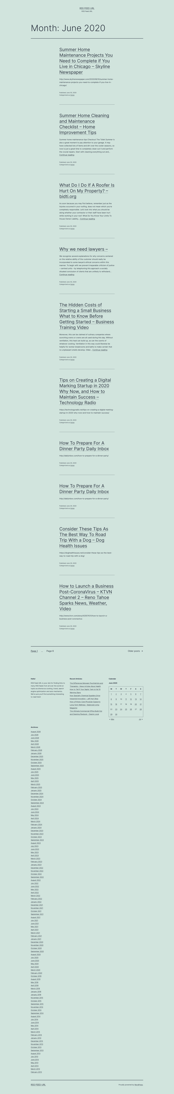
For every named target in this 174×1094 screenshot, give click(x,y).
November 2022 (37, 871)
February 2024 (36, 824)
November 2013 (37, 1044)
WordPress (138, 1085)
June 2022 (35, 886)
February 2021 (36, 936)
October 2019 (36, 976)
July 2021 (34, 920)
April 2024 (35, 818)
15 (111, 704)
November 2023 (37, 834)
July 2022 (34, 883)
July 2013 (34, 1057)
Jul (140, 719)
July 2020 (34, 958)
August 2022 (36, 880)
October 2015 (36, 1001)
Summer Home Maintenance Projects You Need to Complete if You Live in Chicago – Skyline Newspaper (86, 61)
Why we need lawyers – (83, 249)
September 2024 (37, 803)
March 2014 (35, 1032)
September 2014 (37, 1013)
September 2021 (37, 914)
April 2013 (34, 1066)
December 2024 (37, 794)
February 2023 (36, 862)
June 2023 (35, 849)
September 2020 (37, 951)
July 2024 (34, 809)
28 (141, 709)
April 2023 (35, 855)
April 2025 (35, 781)
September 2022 (37, 877)
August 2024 (36, 806)
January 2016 (36, 995)
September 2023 (37, 840)
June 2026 (35, 738)
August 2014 (35, 1016)
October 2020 (36, 948)
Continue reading (66, 155)
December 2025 (37, 756)
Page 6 (50, 651)
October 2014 (36, 1010)
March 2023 (35, 858)
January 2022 (36, 902)
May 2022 (35, 889)
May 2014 (34, 1026)
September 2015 (37, 1004)
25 (126, 709)
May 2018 (34, 982)
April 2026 (35, 744)
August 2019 (35, 979)
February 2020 (36, 973)
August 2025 (36, 769)
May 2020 (35, 964)
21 (141, 704)
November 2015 (37, 998)
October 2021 (36, 911)
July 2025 (34, 772)
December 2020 (37, 942)
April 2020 (35, 967)
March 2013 (35, 1069)
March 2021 (35, 933)
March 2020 (35, 970)
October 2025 (36, 763)
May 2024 (35, 815)
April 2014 (35, 1029)
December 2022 (37, 868)
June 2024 (35, 812)
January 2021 (36, 939)
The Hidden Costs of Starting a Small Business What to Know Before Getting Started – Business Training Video (86, 316)
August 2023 (36, 843)
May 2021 (34, 927)
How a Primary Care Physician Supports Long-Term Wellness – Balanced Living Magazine (85, 705)
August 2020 (36, 954)
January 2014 (36, 1038)
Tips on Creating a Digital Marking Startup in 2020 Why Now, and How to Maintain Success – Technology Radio (85, 391)
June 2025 (35, 775)
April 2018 (34, 985)
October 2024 (36, 800)
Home (72, 95)
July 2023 (34, 846)
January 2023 (36, 865)
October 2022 (36, 874)
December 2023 (37, 831)
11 (126, 699)
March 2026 (35, 747)
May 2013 (34, 1063)
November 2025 (37, 759)
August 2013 (35, 1053)
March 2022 (35, 896)
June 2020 (35, 961)
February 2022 (36, 899)
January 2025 (36, 790)
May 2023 (35, 852)
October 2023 (36, 837)
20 (136, 704)
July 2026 (34, 735)
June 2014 (35, 1022)
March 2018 (35, 988)
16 (116, 704)
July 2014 (34, 1019)
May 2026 (35, 741)
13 (136, 699)
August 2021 (35, 917)
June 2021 (35, 923)
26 (131, 709)
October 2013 (36, 1047)
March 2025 (35, 784)
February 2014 (36, 1035)
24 (121, 709)
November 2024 (37, 797)
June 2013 (35, 1060)
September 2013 (37, 1050)
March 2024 (35, 821)
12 (131, 699)
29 (111, 714)
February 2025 (36, 787)
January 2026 (36, 753)
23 (116, 709)
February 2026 (36, 750)
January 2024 (36, 828)
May (112, 719)
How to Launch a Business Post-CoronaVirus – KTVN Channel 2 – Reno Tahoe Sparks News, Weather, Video (86, 597)
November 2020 (37, 945)
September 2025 (37, 766)
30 (116, 714)
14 (141, 699)
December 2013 (37, 1041)
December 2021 (37, 905)
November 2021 (37, 908)
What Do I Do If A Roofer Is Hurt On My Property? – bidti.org (86, 190)
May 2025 (35, 778)
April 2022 (35, 893)
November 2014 (37, 1007)
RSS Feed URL (87, 8)
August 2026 (36, 732)
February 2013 (36, 1072)
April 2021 (34, 930)
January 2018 (36, 992)
